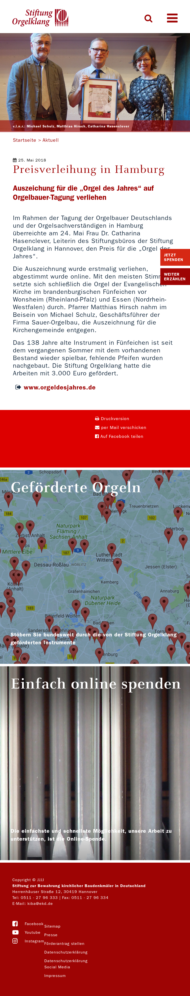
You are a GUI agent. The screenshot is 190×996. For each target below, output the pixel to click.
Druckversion (114, 418)
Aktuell (51, 140)
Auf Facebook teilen (121, 436)
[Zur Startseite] (40, 18)
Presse (51, 935)
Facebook (34, 923)
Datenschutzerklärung (66, 952)
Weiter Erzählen (175, 276)
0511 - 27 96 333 (39, 897)
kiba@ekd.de (40, 903)
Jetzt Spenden (173, 257)
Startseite (24, 140)
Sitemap (52, 926)
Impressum (55, 975)
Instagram (34, 941)
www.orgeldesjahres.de (60, 387)
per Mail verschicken (123, 427)
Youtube (33, 932)
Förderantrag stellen (64, 943)
